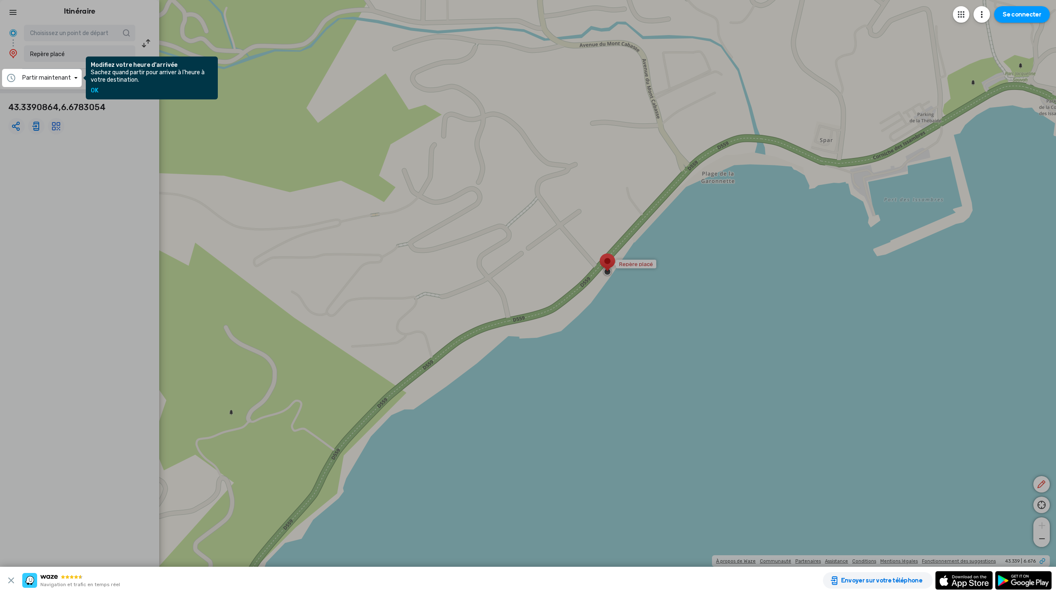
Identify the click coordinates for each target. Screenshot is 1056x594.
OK (95, 90)
